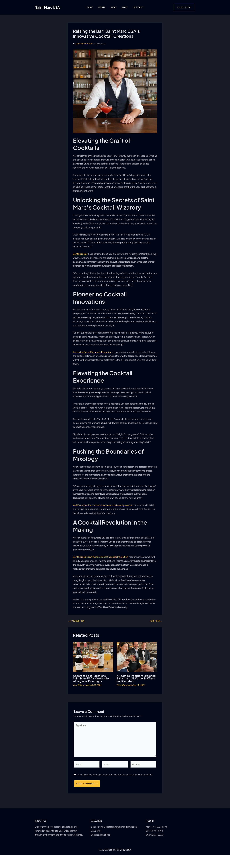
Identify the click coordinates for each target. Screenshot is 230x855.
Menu (113, 7)
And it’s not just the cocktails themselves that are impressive (102, 505)
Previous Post (76, 621)
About (101, 7)
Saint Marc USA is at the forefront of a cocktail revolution (100, 556)
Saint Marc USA (47, 7)
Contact (138, 7)
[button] (184, 7)
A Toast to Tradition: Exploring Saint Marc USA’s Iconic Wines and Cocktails (136, 678)
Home (90, 7)
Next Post (156, 621)
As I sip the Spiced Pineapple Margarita (92, 352)
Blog (124, 7)
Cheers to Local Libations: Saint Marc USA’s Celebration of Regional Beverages (91, 678)
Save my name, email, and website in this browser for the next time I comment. (115, 774)
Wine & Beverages (81, 685)
